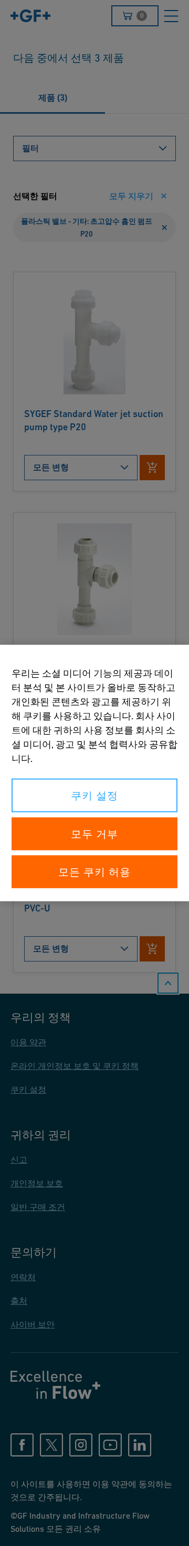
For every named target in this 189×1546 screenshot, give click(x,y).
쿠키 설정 (94, 795)
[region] (94, 773)
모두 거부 (94, 834)
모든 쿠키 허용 (94, 872)
